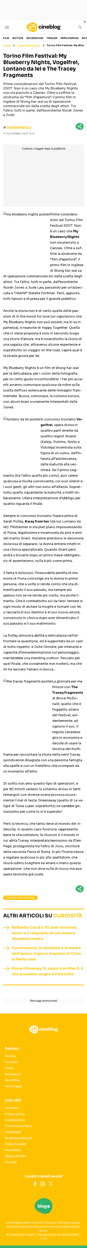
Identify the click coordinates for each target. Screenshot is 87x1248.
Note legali (13, 1132)
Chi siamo (12, 1108)
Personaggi (69, 38)
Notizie (17, 38)
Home (7, 45)
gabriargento (18, 127)
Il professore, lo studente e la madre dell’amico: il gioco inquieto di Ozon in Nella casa (46, 953)
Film (6, 38)
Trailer (52, 38)
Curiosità (67, 916)
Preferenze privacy (18, 1126)
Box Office (12, 1080)
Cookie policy (15, 1120)
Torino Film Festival (28, 45)
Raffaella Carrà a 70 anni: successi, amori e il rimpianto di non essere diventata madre (44, 933)
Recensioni (35, 38)
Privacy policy (15, 1114)
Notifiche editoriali (18, 1138)
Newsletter (13, 1150)
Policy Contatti (16, 1144)
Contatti (11, 1162)
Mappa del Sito (16, 1156)
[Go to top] (79, 1235)
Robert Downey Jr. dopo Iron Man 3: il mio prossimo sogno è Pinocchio (47, 971)
